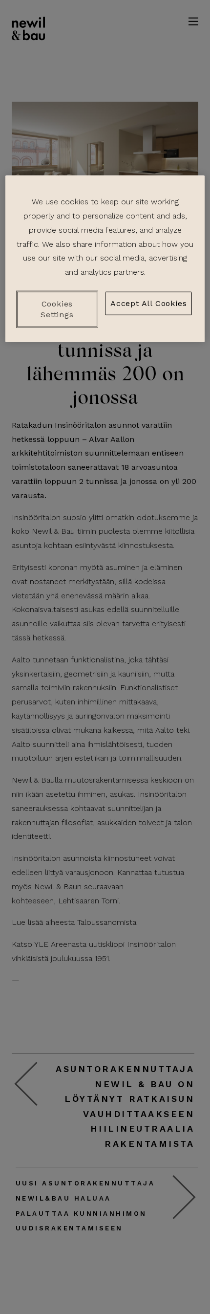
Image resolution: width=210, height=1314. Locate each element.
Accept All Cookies (148, 303)
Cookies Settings (57, 309)
